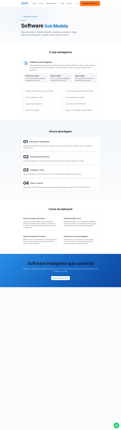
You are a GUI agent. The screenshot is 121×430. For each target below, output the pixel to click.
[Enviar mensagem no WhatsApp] (116, 425)
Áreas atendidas (51, 3)
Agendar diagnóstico (90, 3)
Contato (69, 3)
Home (34, 3)
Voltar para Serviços (30, 16)
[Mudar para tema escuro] (77, 3)
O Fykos (41, 3)
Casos (62, 3)
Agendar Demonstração (60, 278)
